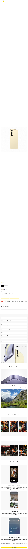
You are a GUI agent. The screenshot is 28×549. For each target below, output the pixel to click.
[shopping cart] (26, 1)
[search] (23, 1)
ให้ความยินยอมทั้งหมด (14, 547)
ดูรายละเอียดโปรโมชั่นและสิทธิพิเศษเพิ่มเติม (5, 297)
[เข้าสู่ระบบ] (25, 1)
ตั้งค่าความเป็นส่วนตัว (14, 545)
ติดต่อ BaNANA (16, 308)
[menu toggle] (1, 1)
